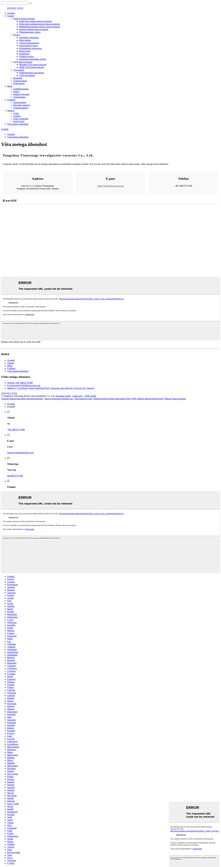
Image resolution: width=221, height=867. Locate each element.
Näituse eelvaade (21, 94)
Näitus (16, 91)
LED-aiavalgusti (27, 75)
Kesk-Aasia (18, 121)
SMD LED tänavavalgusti (31, 67)
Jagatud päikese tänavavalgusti (33, 29)
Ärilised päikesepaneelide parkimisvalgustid (22, 398)
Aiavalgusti (18, 70)
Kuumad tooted (63, 396)
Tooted (10, 16)
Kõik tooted (19, 83)
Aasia (16, 113)
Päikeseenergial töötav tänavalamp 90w (111, 398)
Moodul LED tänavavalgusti (32, 64)
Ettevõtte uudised (21, 105)
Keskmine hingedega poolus (32, 59)
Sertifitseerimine (21, 89)
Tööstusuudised (20, 108)
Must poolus (25, 40)
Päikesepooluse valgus (30, 32)
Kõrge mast (24, 51)
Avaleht (11, 13)
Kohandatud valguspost (30, 48)
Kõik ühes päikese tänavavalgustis (35, 21)
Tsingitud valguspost (29, 37)
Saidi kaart (77, 396)
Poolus (16, 35)
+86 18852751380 (16, 429)
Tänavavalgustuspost (29, 43)
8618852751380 (15, 475)
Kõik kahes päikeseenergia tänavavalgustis (39, 24)
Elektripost (24, 53)
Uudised (11, 99)
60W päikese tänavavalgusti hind (147, 398)
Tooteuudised (19, 102)
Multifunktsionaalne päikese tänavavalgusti (39, 26)
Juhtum (10, 110)
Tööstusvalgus (20, 81)
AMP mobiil (90, 396)
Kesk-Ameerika (20, 118)
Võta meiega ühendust (17, 124)
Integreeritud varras (28, 45)
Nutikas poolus (26, 56)
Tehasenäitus (19, 97)
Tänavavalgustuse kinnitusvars (58, 398)
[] (31, 3)
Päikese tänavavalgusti (24, 18)
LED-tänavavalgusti (22, 62)
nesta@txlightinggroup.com (20, 452)
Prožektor (17, 78)
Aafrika (16, 116)
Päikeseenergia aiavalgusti (31, 72)
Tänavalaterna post (83, 398)
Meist (9, 86)
